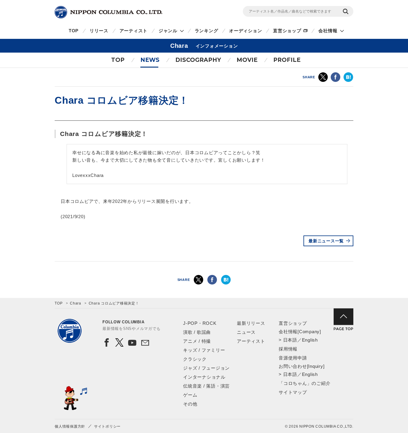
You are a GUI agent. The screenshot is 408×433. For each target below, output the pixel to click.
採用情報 (288, 348)
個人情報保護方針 (70, 426)
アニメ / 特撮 (197, 341)
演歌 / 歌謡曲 (197, 332)
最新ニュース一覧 (326, 240)
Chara (75, 303)
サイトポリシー (107, 426)
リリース (99, 30)
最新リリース (251, 323)
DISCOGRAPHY (198, 59)
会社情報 (327, 30)
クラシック (195, 359)
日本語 (290, 339)
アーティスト (133, 30)
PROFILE (286, 59)
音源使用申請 (293, 357)
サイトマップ (293, 392)
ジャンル (168, 30)
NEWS (149, 59)
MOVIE (247, 59)
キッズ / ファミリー (204, 350)
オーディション (245, 30)
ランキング (206, 30)
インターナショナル (204, 377)
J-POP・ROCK (200, 323)
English (310, 339)
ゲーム (190, 394)
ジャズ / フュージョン (206, 368)
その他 (190, 403)
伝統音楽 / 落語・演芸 (206, 385)
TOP (74, 30)
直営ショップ (287, 30)
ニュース (246, 332)
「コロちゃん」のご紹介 (304, 383)
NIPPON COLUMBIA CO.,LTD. (108, 12)
